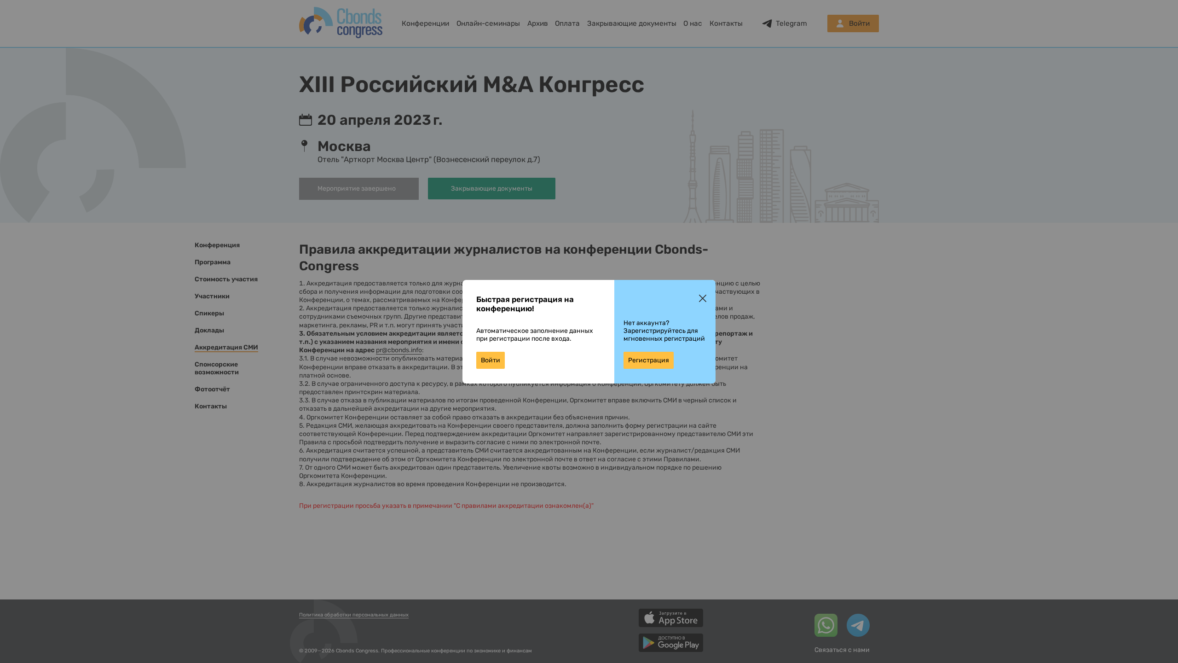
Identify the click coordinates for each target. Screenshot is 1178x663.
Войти (490, 360)
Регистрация (648, 360)
